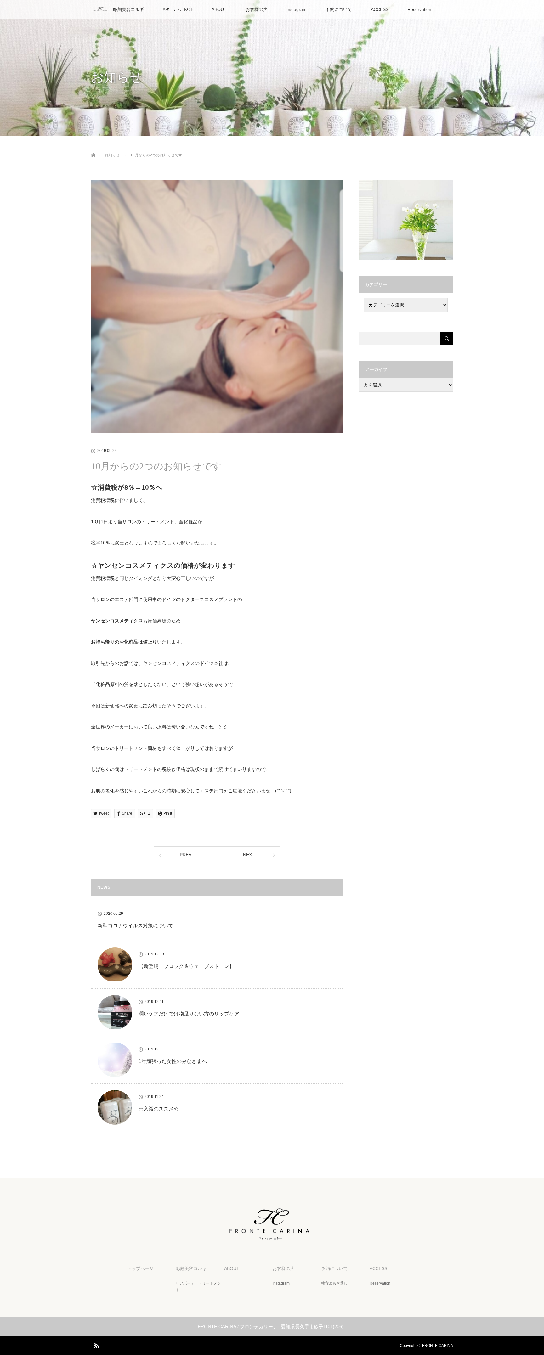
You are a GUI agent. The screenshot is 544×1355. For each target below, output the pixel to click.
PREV (185, 854)
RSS (95, 1344)
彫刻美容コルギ (128, 9)
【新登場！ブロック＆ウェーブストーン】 (186, 966)
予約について (339, 9)
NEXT (249, 854)
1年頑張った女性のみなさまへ (173, 1061)
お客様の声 (257, 9)
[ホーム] (93, 147)
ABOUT (219, 9)
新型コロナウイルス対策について (135, 925)
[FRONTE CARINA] (272, 1237)
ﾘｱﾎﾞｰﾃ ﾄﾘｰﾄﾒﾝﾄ (178, 9)
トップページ (140, 1268)
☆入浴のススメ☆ (159, 1108)
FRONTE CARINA (437, 1345)
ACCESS (379, 9)
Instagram (296, 9)
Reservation (419, 9)
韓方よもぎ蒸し (334, 1283)
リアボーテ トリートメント (198, 1286)
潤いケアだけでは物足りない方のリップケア (189, 1013)
